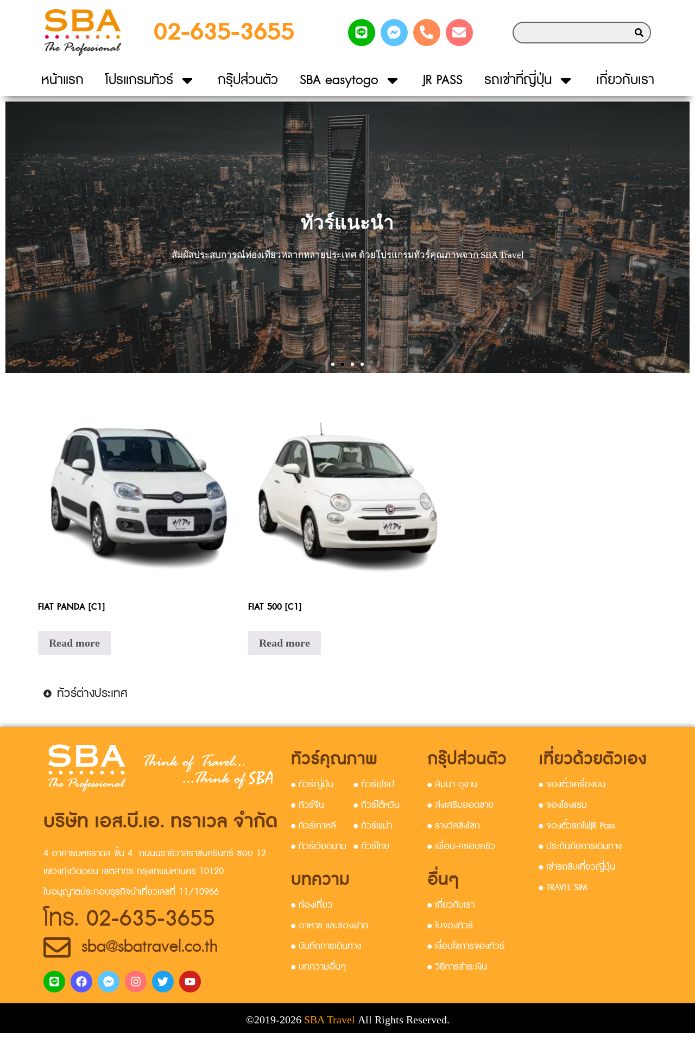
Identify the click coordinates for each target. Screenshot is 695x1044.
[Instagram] (136, 981)
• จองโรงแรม (563, 805)
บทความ (320, 880)
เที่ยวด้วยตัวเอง (593, 759)
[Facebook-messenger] (394, 32)
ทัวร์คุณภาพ (334, 759)
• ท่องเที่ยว (311, 905)
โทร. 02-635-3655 (129, 919)
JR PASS (443, 80)
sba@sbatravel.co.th (149, 947)
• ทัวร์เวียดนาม (318, 846)
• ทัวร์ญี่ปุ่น (312, 784)
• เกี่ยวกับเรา (451, 905)
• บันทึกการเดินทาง (326, 946)
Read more (74, 643)
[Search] (639, 32)
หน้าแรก (62, 80)
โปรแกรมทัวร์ (139, 80)
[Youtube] (190, 981)
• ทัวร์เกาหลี (313, 826)
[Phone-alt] (426, 32)
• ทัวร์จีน (307, 805)
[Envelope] (459, 32)
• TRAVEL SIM (563, 888)
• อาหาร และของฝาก (329, 926)
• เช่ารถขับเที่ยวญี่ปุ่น (577, 867)
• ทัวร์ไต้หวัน (376, 805)
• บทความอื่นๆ (318, 967)
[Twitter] (163, 981)
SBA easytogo (339, 80)
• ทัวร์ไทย (371, 846)
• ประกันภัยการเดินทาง (580, 846)
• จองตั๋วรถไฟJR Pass (577, 826)
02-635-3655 (224, 32)
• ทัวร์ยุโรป (373, 784)
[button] (332, 364)
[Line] (361, 32)
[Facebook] (81, 981)
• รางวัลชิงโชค (453, 826)
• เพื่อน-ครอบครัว (461, 846)
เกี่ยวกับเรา (625, 80)
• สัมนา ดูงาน (452, 784)
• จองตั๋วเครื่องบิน (572, 784)
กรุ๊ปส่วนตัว (248, 80)
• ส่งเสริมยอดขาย (460, 805)
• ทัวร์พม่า (372, 826)
